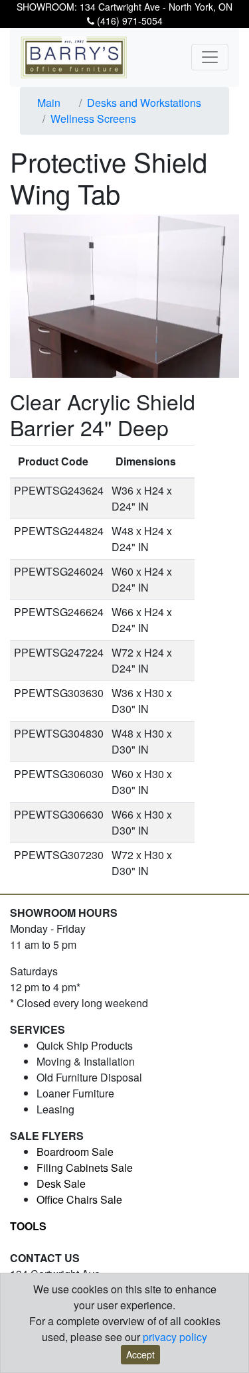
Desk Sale (61, 1183)
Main (48, 102)
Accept (140, 1354)
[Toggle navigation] (209, 57)
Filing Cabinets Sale (85, 1167)
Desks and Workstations (144, 102)
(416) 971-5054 (128, 20)
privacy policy (175, 1336)
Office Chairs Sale (79, 1199)
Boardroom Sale (75, 1151)
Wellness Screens (93, 118)
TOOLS (28, 1226)
